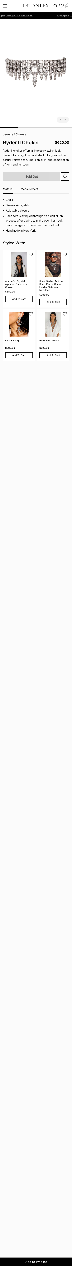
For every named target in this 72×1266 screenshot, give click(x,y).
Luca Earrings (12, 340)
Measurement (29, 189)
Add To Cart (19, 298)
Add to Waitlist (36, 1262)
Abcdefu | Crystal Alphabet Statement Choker (16, 284)
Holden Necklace (49, 340)
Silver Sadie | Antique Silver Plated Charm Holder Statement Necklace (51, 286)
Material (8, 189)
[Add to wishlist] (65, 176)
